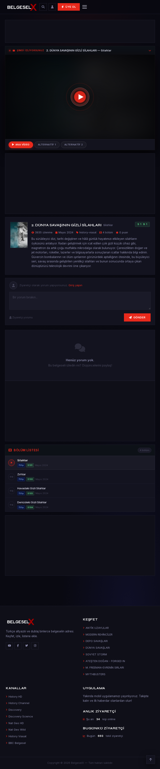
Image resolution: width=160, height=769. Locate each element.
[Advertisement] (80, 31)
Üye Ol (70, 6)
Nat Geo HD (16, 723)
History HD (15, 696)
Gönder (139, 317)
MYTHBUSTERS (95, 674)
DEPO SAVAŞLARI (97, 641)
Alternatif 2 (73, 144)
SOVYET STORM (96, 654)
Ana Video (22, 144)
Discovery (15, 709)
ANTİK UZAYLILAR (97, 627)
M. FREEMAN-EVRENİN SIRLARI (105, 667)
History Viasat (17, 736)
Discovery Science (21, 716)
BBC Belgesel (17, 743)
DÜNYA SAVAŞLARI (98, 647)
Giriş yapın (75, 285)
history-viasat (87, 232)
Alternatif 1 (47, 144)
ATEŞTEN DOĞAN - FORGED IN (105, 661)
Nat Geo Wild (17, 729)
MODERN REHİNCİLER (99, 634)
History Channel (19, 703)
